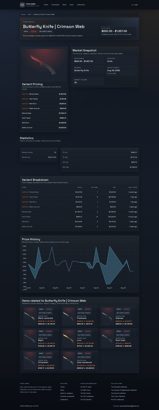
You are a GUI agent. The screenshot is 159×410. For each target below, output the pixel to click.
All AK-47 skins (86, 387)
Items (72, 5)
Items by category (66, 393)
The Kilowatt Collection (119, 387)
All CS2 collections (117, 399)
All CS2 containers (87, 396)
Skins (64, 5)
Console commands (67, 396)
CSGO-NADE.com (26, 406)
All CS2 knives (86, 393)
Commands (55, 5)
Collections (81, 5)
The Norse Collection (118, 393)
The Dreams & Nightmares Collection (124, 390)
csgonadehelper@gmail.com (129, 406)
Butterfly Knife (81, 70)
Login (136, 5)
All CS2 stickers (86, 399)
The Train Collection (118, 396)
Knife (29, 14)
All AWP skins (85, 390)
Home (46, 5)
